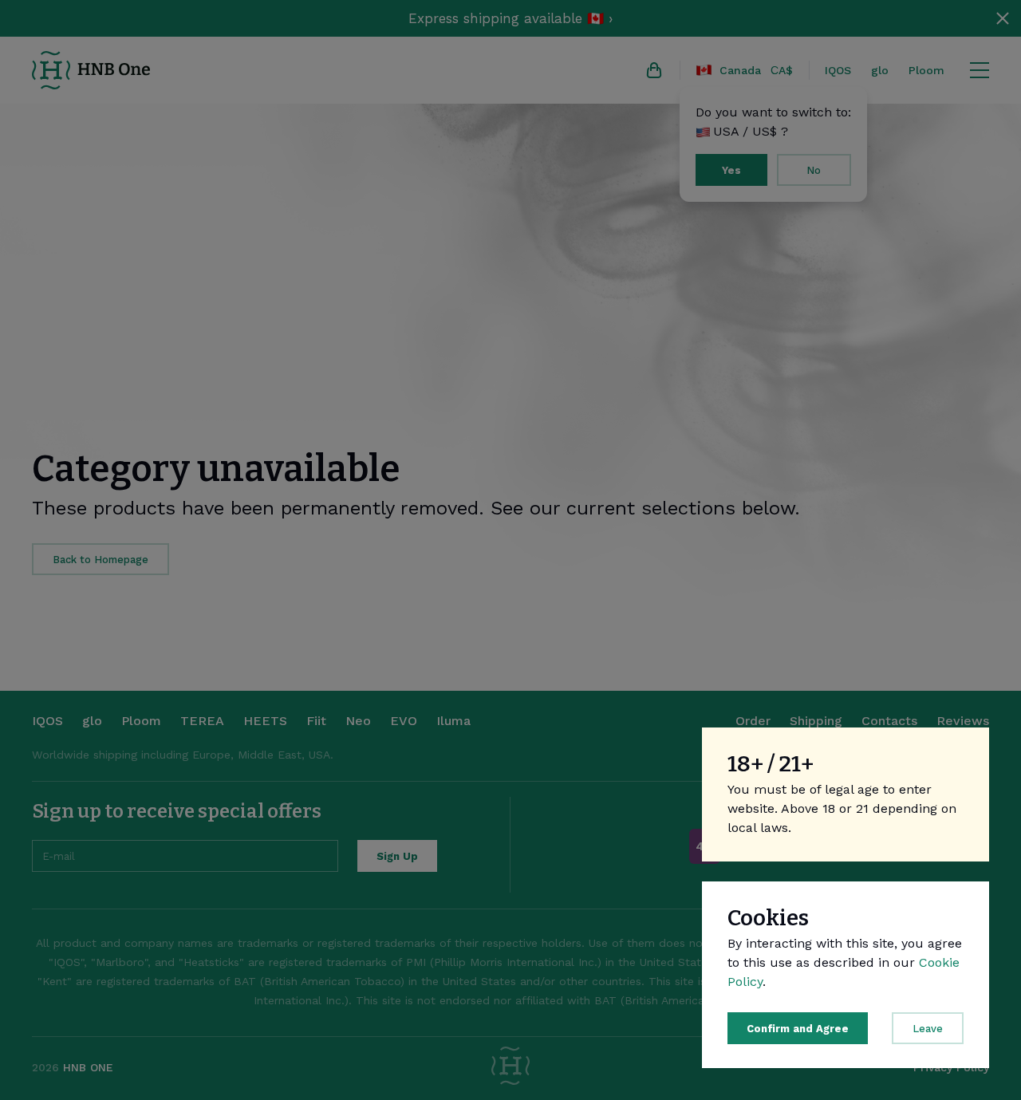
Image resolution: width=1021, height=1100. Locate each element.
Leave (928, 1029)
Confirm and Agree (798, 1029)
